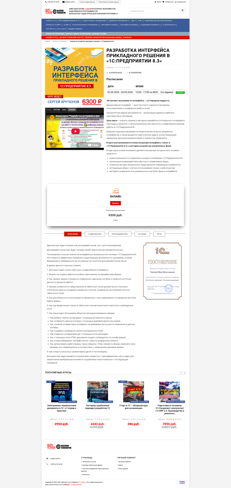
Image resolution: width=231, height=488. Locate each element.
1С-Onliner (82, 482)
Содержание (94, 234)
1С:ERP (66, 25)
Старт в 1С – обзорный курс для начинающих (133, 406)
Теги (159, 234)
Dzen (64, 109)
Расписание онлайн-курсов (109, 2)
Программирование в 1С (69, 21)
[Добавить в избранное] (58, 383)
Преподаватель (120, 234)
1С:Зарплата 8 (169, 25)
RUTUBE (57, 109)
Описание (73, 234)
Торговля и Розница (129, 25)
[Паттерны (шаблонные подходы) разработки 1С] (97, 392)
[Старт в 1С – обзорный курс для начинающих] (133, 392)
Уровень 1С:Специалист (61, 41)
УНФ (140, 21)
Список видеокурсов (87, 2)
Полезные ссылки (89, 462)
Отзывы (142, 234)
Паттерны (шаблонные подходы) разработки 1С (97, 406)
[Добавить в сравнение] (65, 383)
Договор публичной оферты (92, 465)
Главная (48, 41)
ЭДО (133, 21)
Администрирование (118, 21)
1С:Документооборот (150, 25)
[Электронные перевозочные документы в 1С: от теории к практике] (61, 392)
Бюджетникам (75, 29)
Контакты (86, 474)
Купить (115, 203)
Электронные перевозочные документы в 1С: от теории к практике (61, 408)
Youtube (72, 109)
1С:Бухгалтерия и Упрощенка (85, 25)
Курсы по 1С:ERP (53, 25)
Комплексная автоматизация (158, 21)
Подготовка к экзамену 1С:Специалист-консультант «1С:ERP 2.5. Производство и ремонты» (169, 409)
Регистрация (123, 469)
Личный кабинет (125, 462)
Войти (121, 465)
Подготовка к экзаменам (94, 21)
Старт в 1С (50, 21)
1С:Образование (76, 484)
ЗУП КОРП (50, 29)
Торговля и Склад (109, 25)
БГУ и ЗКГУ (61, 29)
